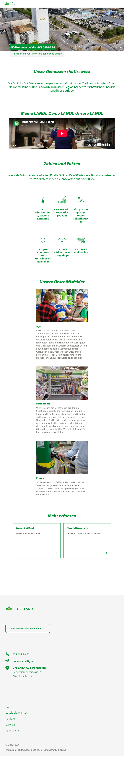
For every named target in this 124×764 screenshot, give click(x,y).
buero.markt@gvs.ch (24, 661)
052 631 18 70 (21, 654)
